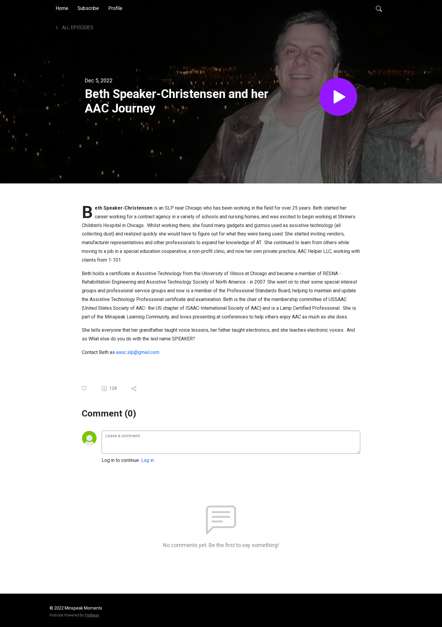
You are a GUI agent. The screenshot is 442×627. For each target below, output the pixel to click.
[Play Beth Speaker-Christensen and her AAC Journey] (338, 97)
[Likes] (84, 388)
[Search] (378, 8)
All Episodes (77, 27)
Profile (115, 8)
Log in (147, 460)
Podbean (92, 615)
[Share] (134, 389)
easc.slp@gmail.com (137, 352)
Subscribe (88, 8)
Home (62, 8)
